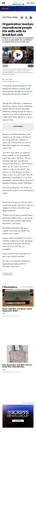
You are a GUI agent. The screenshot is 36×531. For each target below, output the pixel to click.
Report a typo (8, 273)
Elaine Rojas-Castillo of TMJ (13, 263)
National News (10, 17)
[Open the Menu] (3, 2)
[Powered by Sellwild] (31, 403)
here (22, 256)
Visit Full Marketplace (27, 287)
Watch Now (30, 3)
